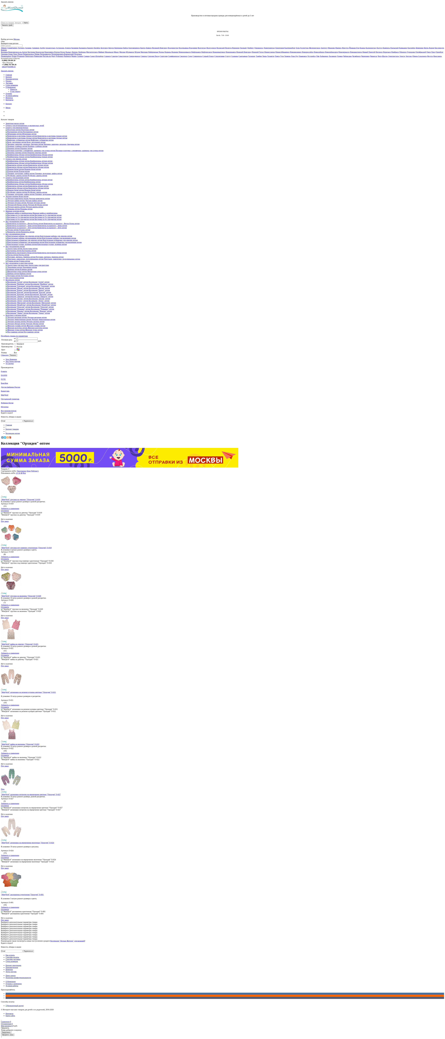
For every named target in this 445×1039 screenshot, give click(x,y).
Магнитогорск (92, 52)
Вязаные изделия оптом (15, 211)
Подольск (78, 54)
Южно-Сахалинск (419, 56)
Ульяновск (303, 56)
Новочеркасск (344, 52)
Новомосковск (295, 52)
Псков (14, 56)
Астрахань (60, 48)
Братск (143, 48)
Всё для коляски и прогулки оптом (19, 263)
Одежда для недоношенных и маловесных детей (25, 126)
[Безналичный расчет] (15, 1006)
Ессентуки (304, 48)
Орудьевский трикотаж (10, 399)
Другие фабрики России (10, 387)
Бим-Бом (4, 383)
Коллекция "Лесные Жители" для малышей (67, 941)
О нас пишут (15, 91)
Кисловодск (439, 48)
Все (24, 473)
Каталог (9, 77)
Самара (87, 56)
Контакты (9, 100)
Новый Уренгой (368, 52)
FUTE (3, 379)
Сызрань (234, 56)
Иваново (331, 48)
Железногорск (314, 48)
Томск (277, 56)
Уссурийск (311, 56)
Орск (15, 54)
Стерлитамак (219, 56)
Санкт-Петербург (97, 56)
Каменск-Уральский (391, 48)
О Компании (11, 87)
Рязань (73, 56)
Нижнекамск (231, 52)
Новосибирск (319, 52)
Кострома (31, 52)
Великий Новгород (159, 48)
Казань (362, 48)
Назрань (167, 52)
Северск (144, 56)
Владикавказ (184, 48)
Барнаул (90, 48)
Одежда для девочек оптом (16, 159)
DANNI (4, 375)
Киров (431, 48)
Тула (282, 56)
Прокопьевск (6, 56)
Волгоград (202, 48)
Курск (62, 52)
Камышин (403, 48)
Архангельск (50, 48)
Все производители (8, 411)
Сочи (190, 56)
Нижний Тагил (258, 52)
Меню (8, 108)
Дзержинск (258, 48)
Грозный (243, 48)
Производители (12, 79)
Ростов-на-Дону (49, 56)
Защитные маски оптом (15, 123)
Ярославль (437, 56)
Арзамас (28, 48)
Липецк (75, 52)
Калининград (371, 48)
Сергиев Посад (153, 56)
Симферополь (173, 56)
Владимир (193, 48)
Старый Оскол (208, 56)
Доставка (9, 83)
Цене (29, 471)
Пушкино (21, 56)
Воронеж (235, 48)
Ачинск (68, 48)
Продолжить (6, 1032)
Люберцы (82, 52)
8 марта (4, 371)
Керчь (426, 48)
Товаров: (4, 469)
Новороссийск (307, 52)
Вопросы (9, 98)
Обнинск (402, 52)
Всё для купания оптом (15, 278)
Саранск (107, 56)
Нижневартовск (219, 52)
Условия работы (12, 96)
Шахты (385, 56)
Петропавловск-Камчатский (62, 54)
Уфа (317, 56)
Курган (57, 52)
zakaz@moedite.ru (9, 67)
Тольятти (270, 56)
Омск (428, 52)
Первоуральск (28, 54)
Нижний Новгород (243, 52)
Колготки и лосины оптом (16, 315)
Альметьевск (12, 48)
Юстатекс (5, 407)
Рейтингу (35, 471)
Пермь (37, 54)
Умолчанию (21, 471)
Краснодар (40, 52)
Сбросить (4, 355)
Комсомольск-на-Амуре (17, 52)
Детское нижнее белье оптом (17, 196)
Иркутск (345, 48)
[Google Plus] (10, 437)
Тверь (264, 56)
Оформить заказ (7, 1035)
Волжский (220, 48)
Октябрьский (421, 52)
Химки (340, 56)
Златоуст (324, 48)
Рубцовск (59, 56)
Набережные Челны (156, 52)
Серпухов (164, 56)
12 (17, 473)
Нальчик (174, 52)
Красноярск (49, 52)
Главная (9, 75)
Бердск (111, 48)
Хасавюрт (333, 56)
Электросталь (393, 56)
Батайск (97, 48)
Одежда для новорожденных (17, 128)
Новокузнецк (269, 52)
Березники (118, 48)
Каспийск (411, 48)
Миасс (116, 52)
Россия (19, 347)
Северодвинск (134, 56)
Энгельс (408, 56)
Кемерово (419, 48)
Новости (13, 89)
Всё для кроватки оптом (15, 246)
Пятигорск (29, 56)
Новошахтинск (356, 52)
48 (21, 473)
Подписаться (28, 421)
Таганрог (251, 56)
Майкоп (101, 52)
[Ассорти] (18, 350)
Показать (13, 355)
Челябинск (356, 56)
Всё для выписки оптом (15, 221)
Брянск (149, 48)
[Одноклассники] (7, 437)
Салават (80, 56)
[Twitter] (5, 437)
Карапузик (5, 391)
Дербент (250, 48)
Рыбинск (67, 56)
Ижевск (338, 48)
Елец (298, 48)
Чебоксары (347, 56)
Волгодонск (211, 48)
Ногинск (379, 52)
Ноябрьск (395, 52)
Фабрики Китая (7, 403)
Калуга (379, 48)
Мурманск (130, 52)
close (3, 41)
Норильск (387, 52)
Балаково (75, 48)
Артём (42, 48)
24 (19, 473)
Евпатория (279, 48)
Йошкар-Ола (354, 48)
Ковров (4, 50)
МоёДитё (20, 344)
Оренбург (439, 52)
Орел (433, 52)
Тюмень (287, 56)
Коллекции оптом (13, 280)
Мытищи (144, 52)
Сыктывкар (243, 56)
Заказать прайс (7, 25)
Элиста (402, 56)
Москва (17, 39)
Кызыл (68, 52)
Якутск (430, 56)
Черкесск (373, 56)
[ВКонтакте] (2, 437)
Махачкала (109, 52)
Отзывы (9, 94)
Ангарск (21, 48)
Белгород (104, 48)
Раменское (38, 56)
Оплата (8, 81)
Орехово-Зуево (7, 54)
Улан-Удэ (294, 56)
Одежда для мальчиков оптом (17, 178)
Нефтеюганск (206, 52)
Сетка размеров (12, 85)
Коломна (4, 52)
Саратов (114, 56)
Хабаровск (324, 56)
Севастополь (123, 56)
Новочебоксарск (331, 52)
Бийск (125, 48)
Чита (379, 56)
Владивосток (173, 48)
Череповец (365, 56)
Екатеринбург (289, 48)
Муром (137, 52)
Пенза (20, 54)
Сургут (228, 56)
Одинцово (411, 52)
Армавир (35, 48)
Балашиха (83, 48)
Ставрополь (197, 56)
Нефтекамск (196, 52)
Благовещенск (134, 48)
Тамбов (259, 56)
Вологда (228, 48)
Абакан (4, 48)
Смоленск (183, 56)
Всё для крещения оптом (15, 234)
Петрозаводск (45, 54)
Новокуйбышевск (282, 52)
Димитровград (269, 48)
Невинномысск (185, 52)
